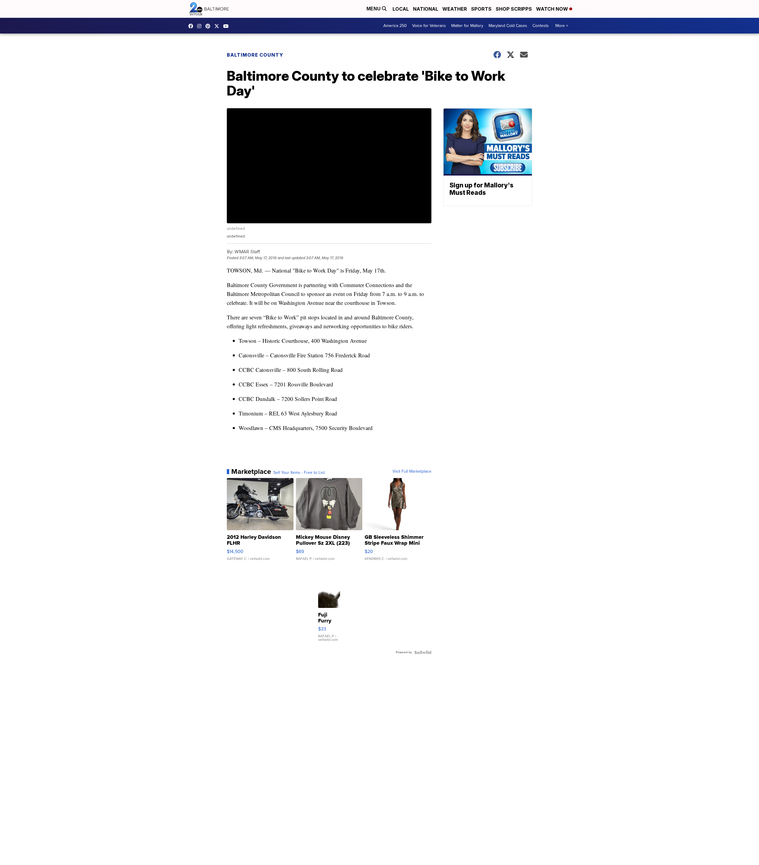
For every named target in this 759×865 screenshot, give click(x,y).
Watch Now (552, 9)
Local (401, 9)
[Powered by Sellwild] (422, 652)
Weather (454, 9)
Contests (540, 26)
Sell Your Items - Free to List (299, 473)
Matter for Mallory (467, 26)
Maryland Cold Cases (508, 26)
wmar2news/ (192, 26)
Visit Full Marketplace (412, 471)
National (425, 9)
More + (561, 26)
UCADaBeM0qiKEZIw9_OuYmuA (227, 26)
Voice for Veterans (429, 26)
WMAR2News (209, 26)
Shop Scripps (514, 9)
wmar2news (200, 26)
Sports (481, 9)
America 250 (395, 26)
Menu (374, 8)
